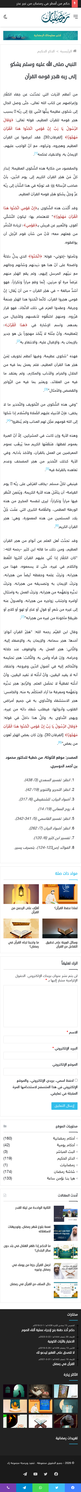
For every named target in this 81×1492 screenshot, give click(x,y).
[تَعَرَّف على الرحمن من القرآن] (21, 894)
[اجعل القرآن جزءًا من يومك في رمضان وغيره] (66, 1271)
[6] (57, 526)
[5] (47, 469)
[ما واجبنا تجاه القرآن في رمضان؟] (21, 928)
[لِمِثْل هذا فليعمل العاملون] (15, 1406)
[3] (46, 389)
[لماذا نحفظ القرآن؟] (60, 894)
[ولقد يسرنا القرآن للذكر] (66, 1421)
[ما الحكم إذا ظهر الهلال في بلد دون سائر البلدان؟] (66, 1252)
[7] (22, 617)
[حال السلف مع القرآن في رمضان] (66, 1290)
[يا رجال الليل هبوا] (66, 1406)
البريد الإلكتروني (65, 1048)
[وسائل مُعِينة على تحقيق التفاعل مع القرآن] (60, 928)
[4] (8, 420)
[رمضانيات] (55, 17)
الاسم (72, 1032)
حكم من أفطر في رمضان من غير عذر (43, 4)
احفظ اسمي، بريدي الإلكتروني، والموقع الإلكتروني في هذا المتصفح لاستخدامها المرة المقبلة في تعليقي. (45, 1087)
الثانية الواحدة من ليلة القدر (33, 1208)
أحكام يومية (66, 1145)
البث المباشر (65, 1152)
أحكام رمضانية (64, 1139)
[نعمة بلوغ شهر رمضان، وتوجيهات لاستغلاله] (66, 1233)
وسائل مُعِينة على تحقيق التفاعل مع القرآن (62, 944)
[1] (36, 153)
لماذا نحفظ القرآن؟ (66, 908)
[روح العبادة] (15, 1421)
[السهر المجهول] (15, 1391)
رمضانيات (67, 1165)
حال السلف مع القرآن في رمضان (30, 1284)
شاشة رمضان (64, 1172)
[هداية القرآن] (40, 1421)
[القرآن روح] (66, 1391)
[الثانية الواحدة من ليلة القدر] (66, 1214)
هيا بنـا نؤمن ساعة (61, 1179)
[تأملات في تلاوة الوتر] (40, 1406)
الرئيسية (66, 51)
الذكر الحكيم (46, 51)
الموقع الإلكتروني (65, 1065)
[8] (60, 742)
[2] (18, 341)
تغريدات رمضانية (67, 1438)
